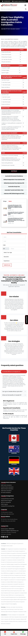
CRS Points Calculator (6, 490)
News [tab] (10, 201)
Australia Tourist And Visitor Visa (14, 190)
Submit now (7, 265)
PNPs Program (4, 504)
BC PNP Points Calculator (14, 619)
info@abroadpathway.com (20, 1)
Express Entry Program (6, 500)
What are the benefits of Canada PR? (11, 395)
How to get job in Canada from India (16, 577)
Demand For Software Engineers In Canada (14, 557)
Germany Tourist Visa (14, 609)
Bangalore (14, 543)
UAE (8, 545)
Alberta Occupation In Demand (14, 553)
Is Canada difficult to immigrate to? (11, 371)
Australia (7, 39)
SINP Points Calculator (6, 485)
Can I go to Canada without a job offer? (12, 391)
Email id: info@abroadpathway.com (9, 530)
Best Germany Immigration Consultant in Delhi (16, 611)
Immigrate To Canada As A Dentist (8, 560)
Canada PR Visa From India (7, 498)
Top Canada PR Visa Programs (12, 568)
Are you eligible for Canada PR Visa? (15, 573)
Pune (11, 543)
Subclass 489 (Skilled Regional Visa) (14, 193)
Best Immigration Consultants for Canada (10, 579)
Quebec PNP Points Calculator (16, 621)
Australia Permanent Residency (14, 176)
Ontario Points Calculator (7, 487)
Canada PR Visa (10, 551)
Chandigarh (3, 545)
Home (2, 39)
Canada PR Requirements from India (13, 597)
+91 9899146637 (6, 1)
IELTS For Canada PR (6, 502)
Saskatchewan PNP (11, 601)
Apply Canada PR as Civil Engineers (19, 564)
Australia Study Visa (14, 186)
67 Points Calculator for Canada (14, 614)
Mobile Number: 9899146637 (7, 528)
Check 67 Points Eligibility (11, 604)
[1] (26, 9)
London (11, 545)
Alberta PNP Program (18, 599)
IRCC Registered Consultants (12, 549)
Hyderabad (20, 543)
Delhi (8, 543)
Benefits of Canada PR (10, 586)
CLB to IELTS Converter (14, 588)
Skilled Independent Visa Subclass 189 (14, 179)
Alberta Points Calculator (7, 488)
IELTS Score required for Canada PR (17, 593)
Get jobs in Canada (6, 566)
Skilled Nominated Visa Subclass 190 (14, 183)
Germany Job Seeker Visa (12, 607)
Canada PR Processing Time (7, 506)
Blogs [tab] (4, 201)
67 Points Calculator (6, 492)
